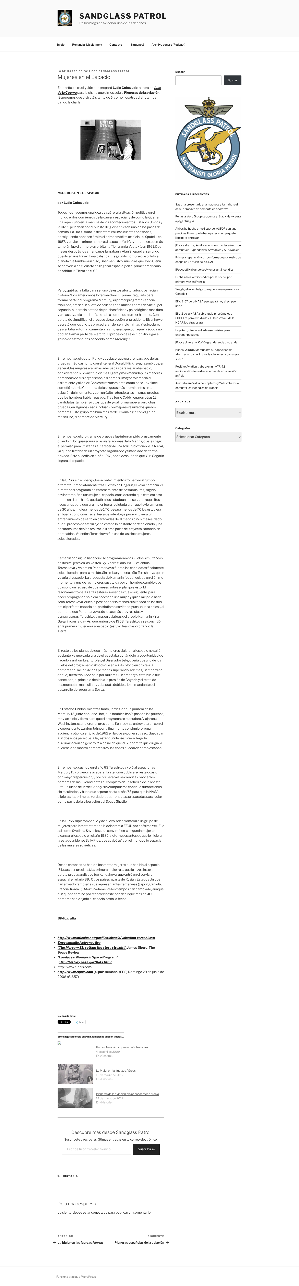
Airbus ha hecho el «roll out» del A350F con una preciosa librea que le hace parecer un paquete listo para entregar (205, 233)
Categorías (182, 428)
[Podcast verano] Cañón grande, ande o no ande (206, 342)
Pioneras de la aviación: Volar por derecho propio (127, 1094)
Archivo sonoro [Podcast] (168, 44)
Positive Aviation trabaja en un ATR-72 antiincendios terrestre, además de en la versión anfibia (206, 371)
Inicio (60, 44)
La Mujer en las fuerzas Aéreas (116, 1070)
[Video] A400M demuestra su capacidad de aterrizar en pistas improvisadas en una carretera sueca (207, 354)
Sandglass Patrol (123, 16)
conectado (99, 1212)
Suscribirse (146, 1149)
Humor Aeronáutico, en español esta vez (122, 1047)
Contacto (115, 44)
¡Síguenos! (137, 44)
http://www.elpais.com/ (75, 967)
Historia (70, 1176)
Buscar (180, 71)
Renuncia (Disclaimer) (87, 44)
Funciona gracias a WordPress (76, 1276)
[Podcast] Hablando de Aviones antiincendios (204, 269)
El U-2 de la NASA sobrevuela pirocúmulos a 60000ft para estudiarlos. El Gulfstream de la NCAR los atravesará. (204, 318)
